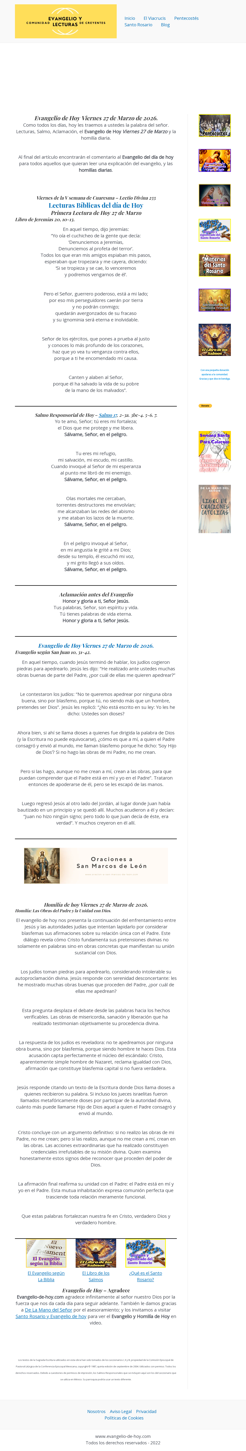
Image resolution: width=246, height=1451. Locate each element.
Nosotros (96, 1411)
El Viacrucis (155, 18)
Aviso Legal (121, 1411)
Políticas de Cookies (124, 1418)
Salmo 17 (108, 415)
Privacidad (146, 1411)
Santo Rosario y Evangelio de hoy (51, 1316)
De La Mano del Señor (48, 1309)
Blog (165, 25)
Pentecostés (186, 18)
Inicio (130, 18)
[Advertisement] (123, 70)
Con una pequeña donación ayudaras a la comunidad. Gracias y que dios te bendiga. (214, 374)
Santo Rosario (138, 25)
